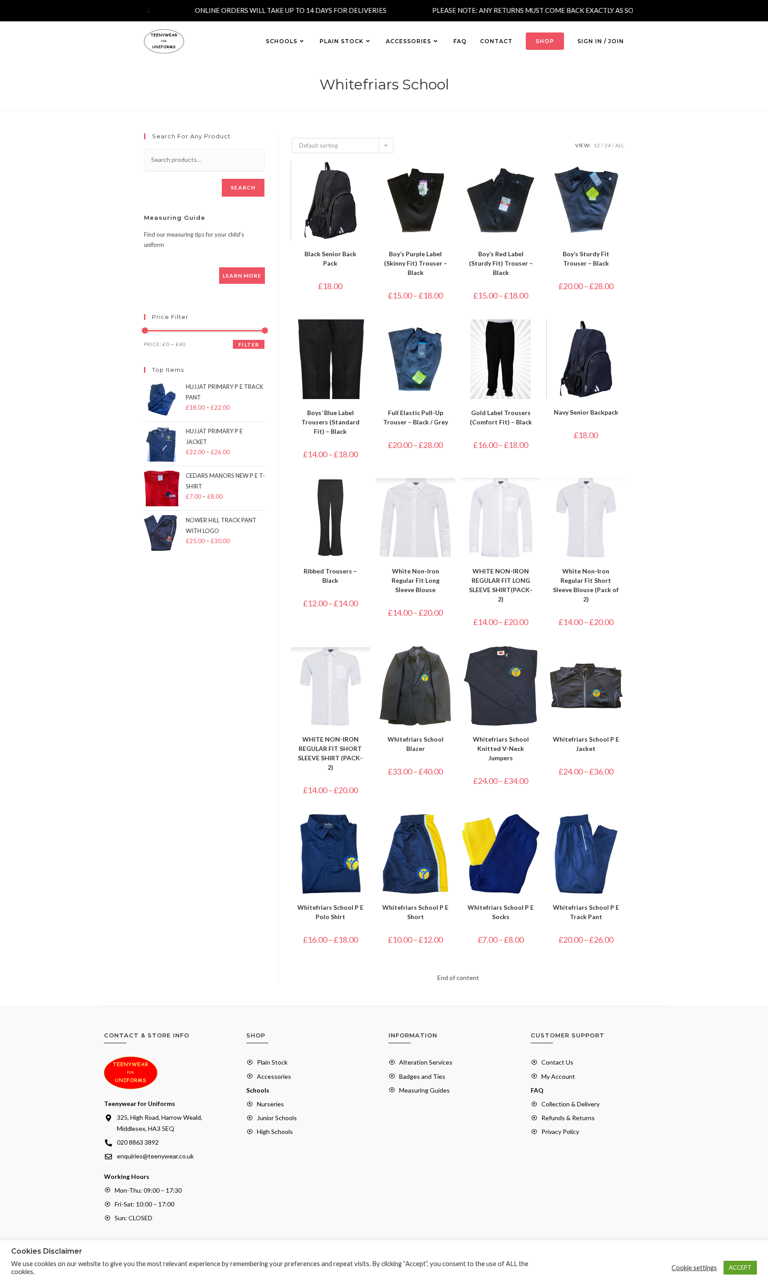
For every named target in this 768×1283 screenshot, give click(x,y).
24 (607, 145)
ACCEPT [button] (740, 1267)
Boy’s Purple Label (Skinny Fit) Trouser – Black (415, 263)
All (619, 145)
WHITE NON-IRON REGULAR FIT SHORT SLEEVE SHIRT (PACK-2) (330, 753)
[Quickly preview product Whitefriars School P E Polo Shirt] (366, 830)
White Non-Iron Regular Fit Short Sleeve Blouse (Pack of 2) (586, 585)
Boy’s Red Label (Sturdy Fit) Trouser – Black (501, 263)
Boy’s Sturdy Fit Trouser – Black (586, 258)
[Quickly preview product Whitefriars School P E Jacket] (621, 661)
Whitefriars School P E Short (415, 912)
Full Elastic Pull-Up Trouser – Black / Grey (415, 417)
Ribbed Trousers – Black (330, 575)
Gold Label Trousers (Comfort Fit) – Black (501, 417)
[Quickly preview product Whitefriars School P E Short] (451, 830)
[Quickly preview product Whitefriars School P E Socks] (536, 830)
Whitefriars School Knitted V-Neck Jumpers (501, 748)
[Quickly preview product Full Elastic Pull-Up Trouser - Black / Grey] (451, 335)
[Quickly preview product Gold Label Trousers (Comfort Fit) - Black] (536, 335)
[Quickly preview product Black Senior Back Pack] (366, 176)
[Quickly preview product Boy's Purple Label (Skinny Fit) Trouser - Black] (451, 176)
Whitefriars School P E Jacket (586, 743)
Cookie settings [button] (694, 1267)
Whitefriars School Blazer (416, 743)
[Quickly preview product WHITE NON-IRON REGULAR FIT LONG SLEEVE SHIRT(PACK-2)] (536, 493)
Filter (248, 344)
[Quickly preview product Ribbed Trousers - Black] (366, 493)
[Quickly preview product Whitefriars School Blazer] (451, 661)
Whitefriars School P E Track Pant (586, 912)
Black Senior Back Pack (330, 258)
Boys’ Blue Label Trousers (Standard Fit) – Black (330, 422)
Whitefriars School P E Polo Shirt (330, 912)
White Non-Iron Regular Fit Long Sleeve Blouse (416, 580)
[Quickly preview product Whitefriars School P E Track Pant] (621, 830)
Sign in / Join (600, 41)
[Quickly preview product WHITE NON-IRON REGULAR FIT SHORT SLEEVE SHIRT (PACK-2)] (366, 661)
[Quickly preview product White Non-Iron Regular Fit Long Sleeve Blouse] (451, 493)
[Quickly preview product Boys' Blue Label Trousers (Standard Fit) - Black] (366, 335)
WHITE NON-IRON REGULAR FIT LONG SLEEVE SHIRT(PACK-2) (500, 585)
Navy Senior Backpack (586, 412)
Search (243, 187)
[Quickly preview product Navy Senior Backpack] (621, 335)
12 (597, 145)
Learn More (242, 275)
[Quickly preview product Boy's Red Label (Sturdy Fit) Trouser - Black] (536, 176)
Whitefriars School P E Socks (501, 912)
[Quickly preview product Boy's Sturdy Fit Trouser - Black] (621, 176)
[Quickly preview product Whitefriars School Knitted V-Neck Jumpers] (536, 661)
